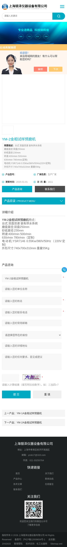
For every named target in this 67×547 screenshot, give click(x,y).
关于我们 (49, 473)
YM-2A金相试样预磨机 (29, 422)
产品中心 (17, 479)
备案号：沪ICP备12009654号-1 (30, 539)
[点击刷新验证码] (31, 377)
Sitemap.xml (56, 544)
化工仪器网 (41, 544)
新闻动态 (49, 479)
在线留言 (49, 484)
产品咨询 (17, 189)
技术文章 (17, 484)
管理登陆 (18, 544)
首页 (18, 473)
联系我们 (50, 189)
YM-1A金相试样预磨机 (29, 413)
